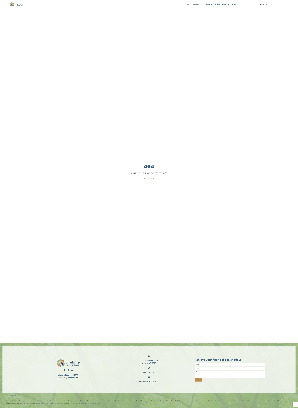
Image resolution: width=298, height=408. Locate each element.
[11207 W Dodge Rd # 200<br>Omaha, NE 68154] (149, 356)
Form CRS (15, 395)
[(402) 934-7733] (149, 368)
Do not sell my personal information (94, 403)
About (188, 4)
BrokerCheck (35, 398)
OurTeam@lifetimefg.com (149, 381)
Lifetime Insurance (222, 4)
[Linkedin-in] (261, 5)
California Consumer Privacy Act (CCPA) (48, 403)
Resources (208, 4)
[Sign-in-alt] (267, 5)
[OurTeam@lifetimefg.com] (149, 377)
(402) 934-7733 (149, 372)
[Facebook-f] (264, 5)
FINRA (44, 406)
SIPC (46, 406)
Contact (235, 4)
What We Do (197, 4)
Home (181, 4)
